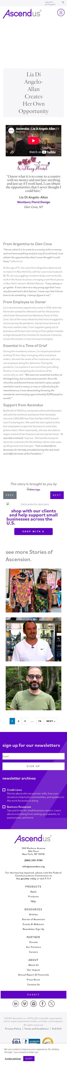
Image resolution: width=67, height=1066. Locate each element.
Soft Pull (57, 1028)
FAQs (33, 901)
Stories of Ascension (33, 919)
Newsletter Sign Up (33, 929)
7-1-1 (48, 878)
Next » (51, 721)
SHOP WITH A (33, 531)
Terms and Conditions (36, 1028)
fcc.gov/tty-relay (26, 878)
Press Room (33, 979)
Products (33, 896)
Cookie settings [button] (13, 1058)
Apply (33, 891)
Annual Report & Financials (33, 974)
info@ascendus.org (33, 866)
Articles (33, 914)
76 (39, 721)
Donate (33, 942)
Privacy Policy (13, 1028)
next (57, 495)
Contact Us (33, 984)
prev (10, 495)
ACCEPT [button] (29, 1058)
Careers (33, 951)
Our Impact (33, 969)
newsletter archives (19, 778)
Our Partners (33, 947)
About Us (33, 964)
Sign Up (33, 766)
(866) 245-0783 (33, 860)
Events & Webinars (33, 924)
